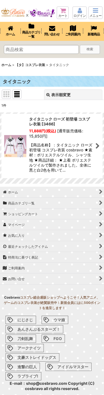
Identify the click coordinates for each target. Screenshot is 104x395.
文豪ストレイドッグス (36, 357)
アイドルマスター (72, 366)
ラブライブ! (27, 376)
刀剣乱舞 (25, 338)
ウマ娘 (59, 319)
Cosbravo (12, 297)
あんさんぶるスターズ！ (38, 329)
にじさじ (25, 319)
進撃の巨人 (27, 366)
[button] (95, 12)
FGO (58, 338)
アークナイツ (29, 348)
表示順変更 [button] (61, 94)
